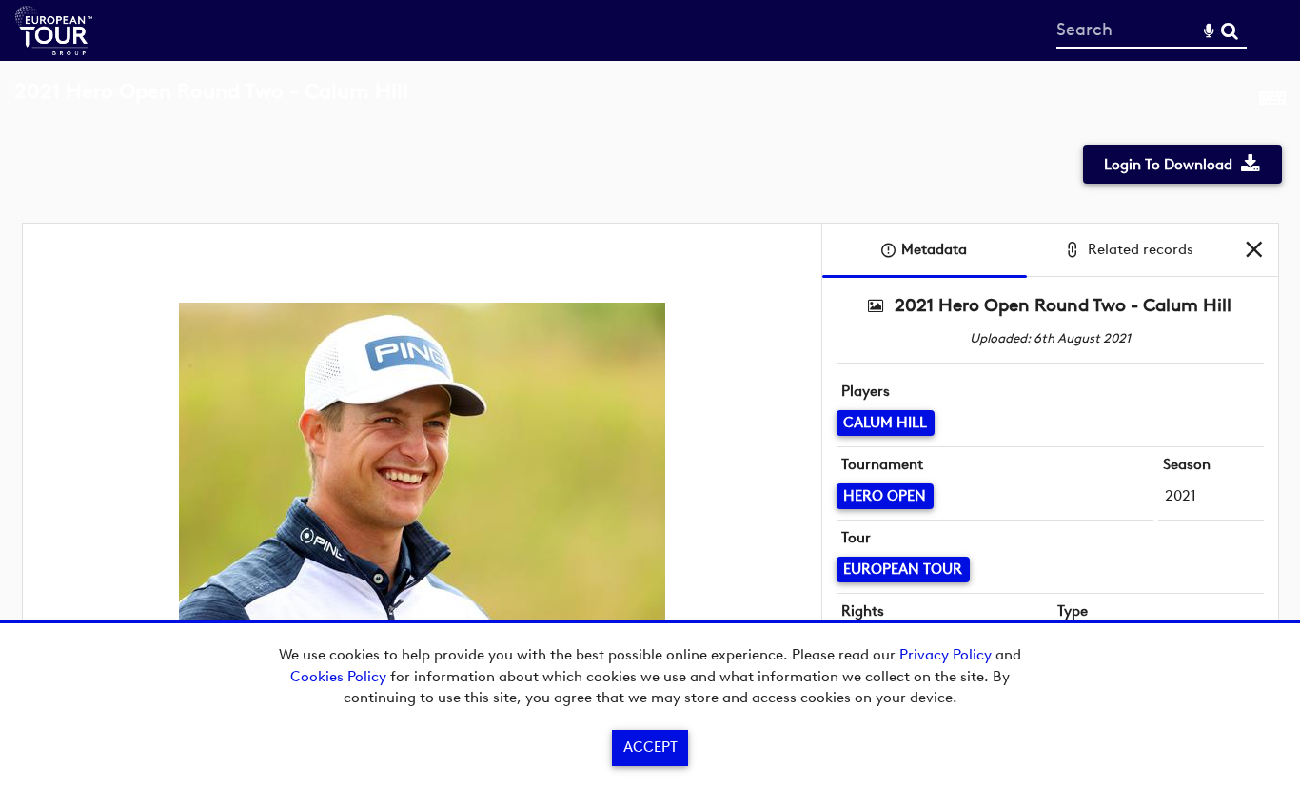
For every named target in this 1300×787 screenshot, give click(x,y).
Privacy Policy (945, 654)
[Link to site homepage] (53, 50)
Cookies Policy (338, 676)
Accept (650, 747)
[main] (650, 395)
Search (1229, 31)
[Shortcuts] (1272, 101)
